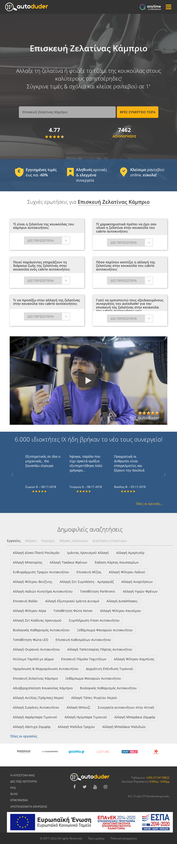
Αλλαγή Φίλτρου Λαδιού (127, 572)
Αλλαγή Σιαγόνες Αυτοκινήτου (36, 707)
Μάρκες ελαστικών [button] (73, 540)
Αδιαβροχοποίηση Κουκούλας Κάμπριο (43, 688)
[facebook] (74, 786)
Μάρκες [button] (31, 540)
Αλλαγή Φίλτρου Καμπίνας (134, 659)
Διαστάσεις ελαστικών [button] (110, 540)
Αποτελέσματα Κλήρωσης (28, 807)
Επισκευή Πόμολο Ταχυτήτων (83, 659)
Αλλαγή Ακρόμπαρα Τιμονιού (35, 717)
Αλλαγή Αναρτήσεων (137, 581)
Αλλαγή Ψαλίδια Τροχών (76, 727)
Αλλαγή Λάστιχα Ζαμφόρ (31, 727)
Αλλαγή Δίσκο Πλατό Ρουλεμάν (36, 552)
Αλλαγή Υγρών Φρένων (140, 591)
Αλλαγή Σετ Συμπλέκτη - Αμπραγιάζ (87, 581)
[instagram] (105, 786)
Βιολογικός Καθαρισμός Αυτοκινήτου (41, 630)
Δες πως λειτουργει (23, 781)
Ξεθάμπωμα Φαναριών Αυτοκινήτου (105, 630)
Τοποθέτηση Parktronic (97, 591)
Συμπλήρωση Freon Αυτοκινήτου (94, 620)
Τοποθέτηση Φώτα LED (30, 639)
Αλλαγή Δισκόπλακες (122, 601)
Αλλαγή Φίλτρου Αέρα (29, 610)
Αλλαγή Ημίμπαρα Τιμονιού (86, 717)
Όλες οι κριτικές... (149, 503)
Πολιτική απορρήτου (123, 838)
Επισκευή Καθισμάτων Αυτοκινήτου (83, 639)
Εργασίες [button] (14, 540)
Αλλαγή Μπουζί (78, 707)
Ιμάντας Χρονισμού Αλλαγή (88, 552)
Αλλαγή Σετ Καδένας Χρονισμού (37, 620)
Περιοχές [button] (48, 540)
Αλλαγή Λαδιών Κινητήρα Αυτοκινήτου (43, 591)
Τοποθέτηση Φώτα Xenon (73, 610)
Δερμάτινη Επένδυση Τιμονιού (109, 668)
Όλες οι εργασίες (23, 736)
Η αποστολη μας (22, 775)
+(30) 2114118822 (157, 778)
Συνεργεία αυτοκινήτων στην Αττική (126, 707)
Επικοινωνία (19, 800)
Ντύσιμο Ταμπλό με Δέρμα (33, 659)
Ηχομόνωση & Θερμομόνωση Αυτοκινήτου (46, 668)
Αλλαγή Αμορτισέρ (130, 552)
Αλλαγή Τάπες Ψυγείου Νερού (94, 698)
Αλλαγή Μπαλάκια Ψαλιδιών (124, 727)
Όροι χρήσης (96, 838)
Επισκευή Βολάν (25, 601)
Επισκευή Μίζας (89, 572)
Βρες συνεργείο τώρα (137, 112)
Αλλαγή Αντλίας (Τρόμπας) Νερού (38, 698)
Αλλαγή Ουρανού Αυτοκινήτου (36, 649)
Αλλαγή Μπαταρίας (27, 562)
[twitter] (84, 786)
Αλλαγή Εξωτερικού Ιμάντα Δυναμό (72, 601)
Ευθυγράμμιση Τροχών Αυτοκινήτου (41, 572)
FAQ (13, 788)
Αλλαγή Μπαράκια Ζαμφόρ (134, 717)
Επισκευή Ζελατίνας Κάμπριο (35, 678)
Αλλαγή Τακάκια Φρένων (68, 562)
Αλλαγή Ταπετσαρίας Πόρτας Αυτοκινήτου (99, 649)
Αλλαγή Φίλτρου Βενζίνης (32, 581)
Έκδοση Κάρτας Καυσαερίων (117, 562)
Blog (14, 794)
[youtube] (95, 786)
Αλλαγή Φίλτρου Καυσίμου (120, 610)
